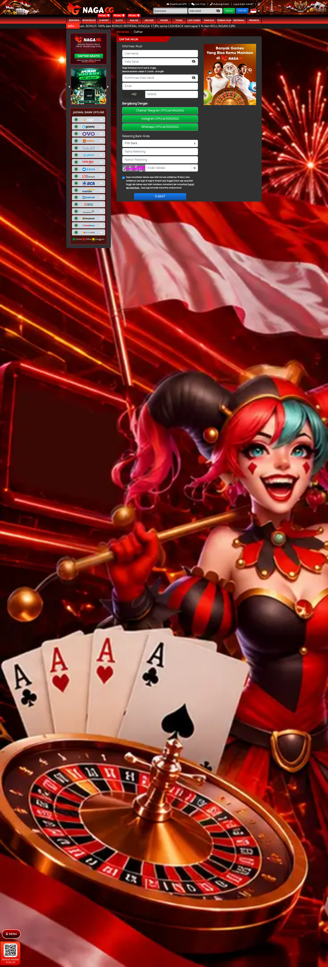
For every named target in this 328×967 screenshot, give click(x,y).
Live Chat (199, 4)
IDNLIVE (134, 20)
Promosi (254, 20)
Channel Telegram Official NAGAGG (160, 110)
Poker (164, 20)
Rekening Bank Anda (136, 136)
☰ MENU (11, 934)
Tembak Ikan (224, 20)
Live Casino (194, 20)
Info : (72, 26)
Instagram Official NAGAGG (160, 119)
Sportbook (89, 20)
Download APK (178, 4)
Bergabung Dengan (135, 103)
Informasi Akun (132, 46)
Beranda (74, 20)
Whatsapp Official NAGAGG (160, 127)
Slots (119, 20)
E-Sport (104, 20)
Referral (239, 20)
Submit (160, 196)
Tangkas (209, 20)
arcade (149, 20)
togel (179, 20)
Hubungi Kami (220, 4)
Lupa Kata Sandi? (243, 4)
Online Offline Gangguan (89, 239)
